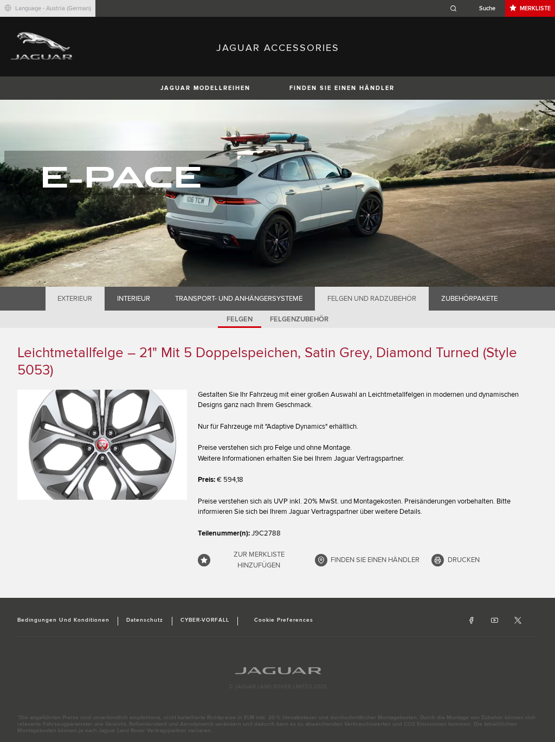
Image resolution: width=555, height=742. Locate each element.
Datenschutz (144, 620)
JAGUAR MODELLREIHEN (205, 88)
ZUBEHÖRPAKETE (469, 298)
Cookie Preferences (283, 620)
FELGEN (240, 319)
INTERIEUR (133, 298)
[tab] (75, 299)
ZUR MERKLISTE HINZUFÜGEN (259, 560)
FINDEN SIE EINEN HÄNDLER (342, 88)
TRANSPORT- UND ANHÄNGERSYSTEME (238, 298)
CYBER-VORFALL (205, 620)
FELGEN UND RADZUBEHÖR (371, 298)
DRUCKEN (464, 560)
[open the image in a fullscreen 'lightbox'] (102, 445)
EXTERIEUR (74, 298)
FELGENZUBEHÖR (299, 319)
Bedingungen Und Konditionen (63, 620)
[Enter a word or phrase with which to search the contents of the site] (476, 8)
